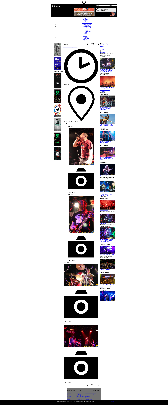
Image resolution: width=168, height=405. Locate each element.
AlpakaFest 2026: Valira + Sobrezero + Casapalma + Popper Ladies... (106, 108)
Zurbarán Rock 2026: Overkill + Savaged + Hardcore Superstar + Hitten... (107, 286)
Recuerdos (102, 52)
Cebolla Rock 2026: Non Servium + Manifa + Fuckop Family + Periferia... (106, 194)
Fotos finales (88, 31)
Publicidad (85, 19)
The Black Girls (103, 175)
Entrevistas (86, 25)
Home (85, 18)
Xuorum (102, 49)
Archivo (85, 20)
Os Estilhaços (103, 223)
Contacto (85, 39)
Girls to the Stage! (87, 27)
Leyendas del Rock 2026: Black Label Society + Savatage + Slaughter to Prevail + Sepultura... (107, 89)
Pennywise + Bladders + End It (107, 254)
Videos (85, 32)
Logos (85, 34)
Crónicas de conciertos (87, 23)
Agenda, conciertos (89, 393)
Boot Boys (102, 46)
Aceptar (112, 401)
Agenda (85, 33)
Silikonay (102, 47)
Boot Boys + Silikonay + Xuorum (70, 47)
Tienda (85, 40)
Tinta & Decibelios (86, 26)
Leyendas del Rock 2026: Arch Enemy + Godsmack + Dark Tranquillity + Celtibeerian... (107, 70)
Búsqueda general (88, 394)
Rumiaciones (87, 28)
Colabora (85, 36)
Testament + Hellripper (105, 269)
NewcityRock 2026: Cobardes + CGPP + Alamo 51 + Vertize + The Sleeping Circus (107, 240)
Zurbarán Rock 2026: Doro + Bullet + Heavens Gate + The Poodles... (106, 158)
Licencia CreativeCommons (71, 399)
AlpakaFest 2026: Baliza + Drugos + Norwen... (106, 142)
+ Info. (104, 401)
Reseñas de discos (87, 24)
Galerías (86, 30)
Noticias (86, 21)
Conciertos (86, 38)
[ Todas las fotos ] (104, 44)
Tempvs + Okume (104, 210)
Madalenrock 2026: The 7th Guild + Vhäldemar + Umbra (106, 125)
